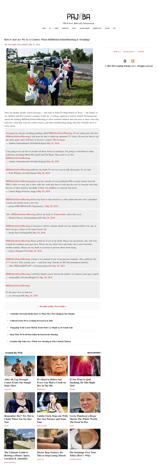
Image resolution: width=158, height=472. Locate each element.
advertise (141, 51)
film (44, 28)
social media (84, 28)
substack (65, 28)
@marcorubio (60, 214)
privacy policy (129, 51)
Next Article (60, 306)
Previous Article (46, 306)
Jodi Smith (12, 44)
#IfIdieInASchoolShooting (60, 132)
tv (50, 28)
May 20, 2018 (53, 143)
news (74, 28)
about (107, 28)
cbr (114, 28)
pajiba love (97, 28)
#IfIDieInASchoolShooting (18, 157)
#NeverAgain (59, 139)
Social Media (22, 44)
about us (116, 51)
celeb (56, 28)
